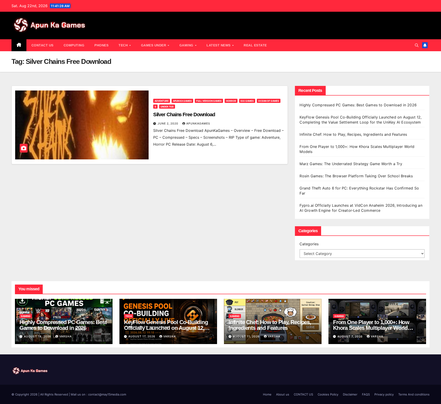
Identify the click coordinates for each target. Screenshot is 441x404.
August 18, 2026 (38, 336)
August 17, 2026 (142, 336)
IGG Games (247, 100)
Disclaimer (350, 394)
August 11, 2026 (247, 336)
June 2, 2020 (168, 123)
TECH (124, 45)
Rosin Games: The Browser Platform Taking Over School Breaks (356, 176)
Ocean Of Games (268, 100)
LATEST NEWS (219, 45)
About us (282, 394)
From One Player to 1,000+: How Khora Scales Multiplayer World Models (371, 328)
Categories (309, 244)
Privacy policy (384, 394)
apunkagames (198, 123)
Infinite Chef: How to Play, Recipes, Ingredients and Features (353, 134)
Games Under (154, 45)
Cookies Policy (328, 394)
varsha (65, 336)
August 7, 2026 (350, 336)
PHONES (101, 45)
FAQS (366, 394)
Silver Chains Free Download (184, 114)
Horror (231, 100)
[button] (416, 45)
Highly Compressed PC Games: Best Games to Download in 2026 (359, 105)
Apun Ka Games (182, 100)
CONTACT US (42, 45)
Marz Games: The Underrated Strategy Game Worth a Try (351, 163)
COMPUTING (74, 45)
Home (267, 394)
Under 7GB (167, 106)
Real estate (255, 45)
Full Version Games (209, 100)
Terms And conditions (414, 394)
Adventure (162, 100)
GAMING (187, 45)
